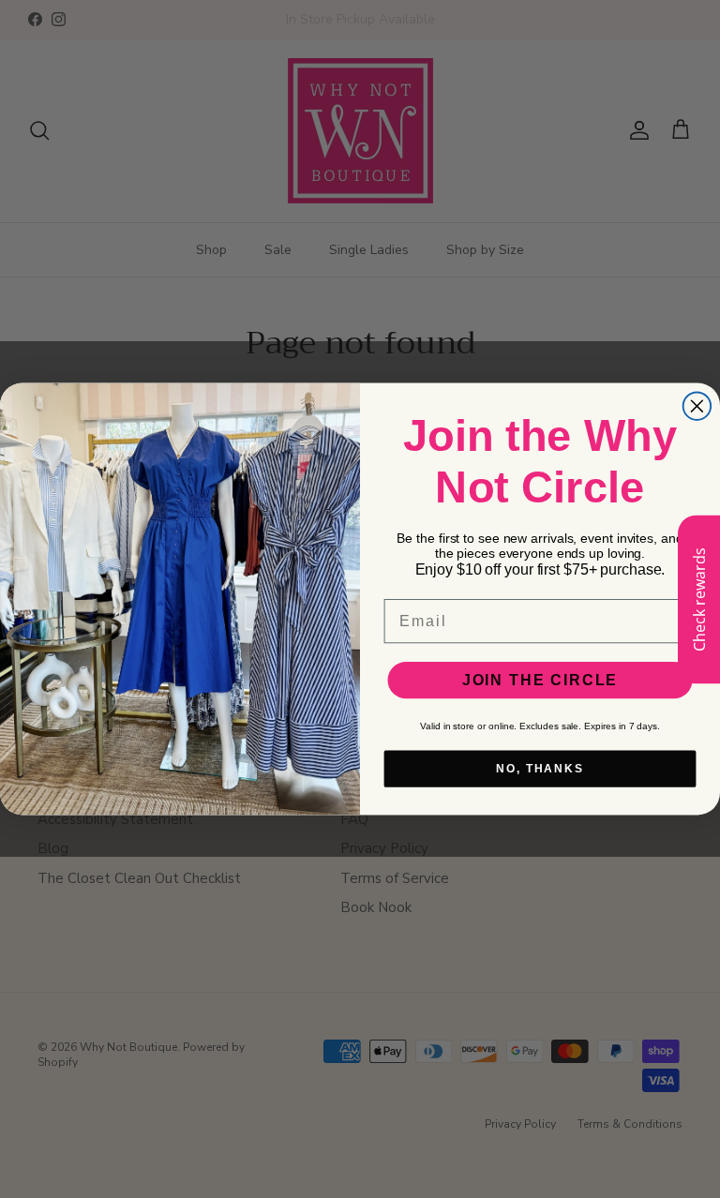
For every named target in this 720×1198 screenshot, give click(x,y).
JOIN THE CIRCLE (540, 680)
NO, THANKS (540, 768)
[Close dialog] (697, 406)
